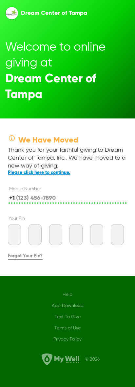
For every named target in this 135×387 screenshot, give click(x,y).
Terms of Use (67, 328)
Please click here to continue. (39, 172)
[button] (11, 13)
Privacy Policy (67, 339)
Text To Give (68, 317)
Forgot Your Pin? (25, 256)
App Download (68, 305)
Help (67, 294)
